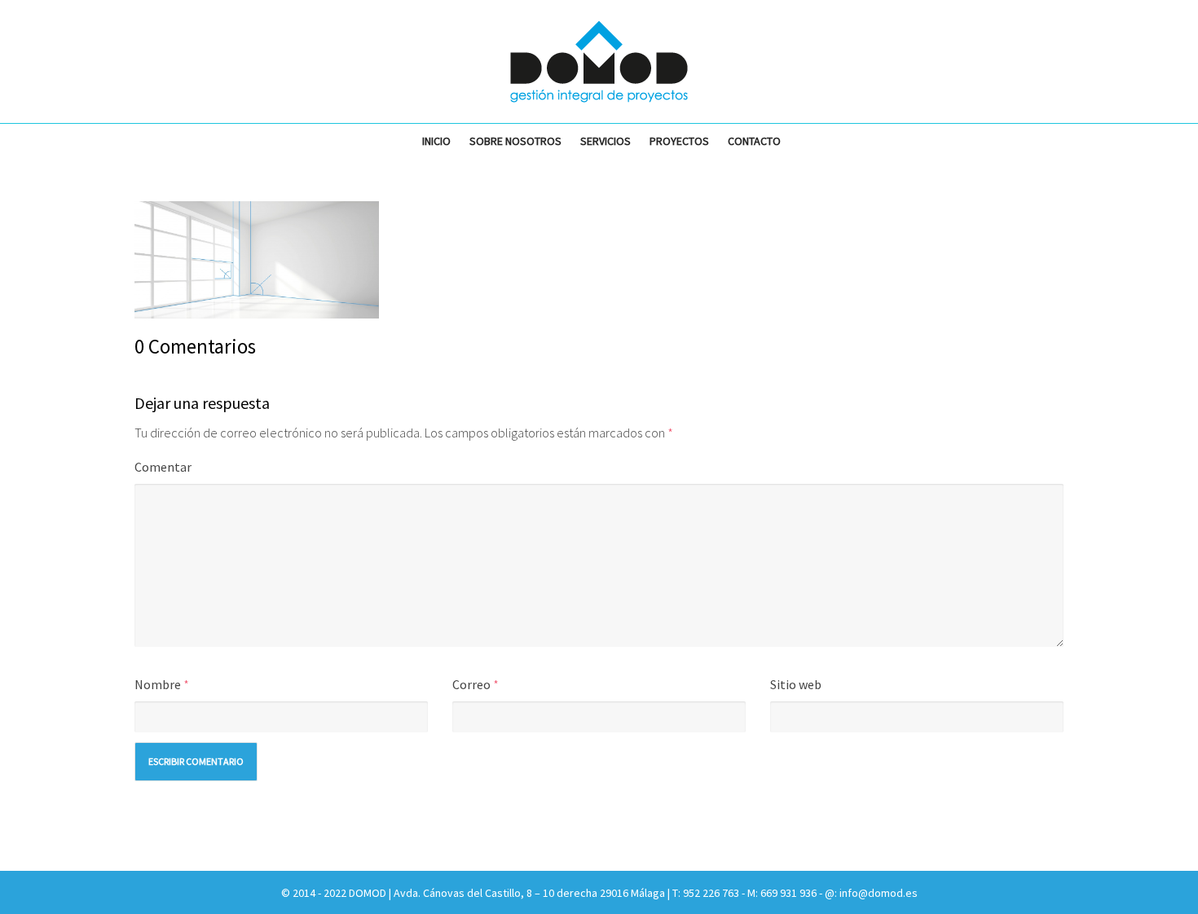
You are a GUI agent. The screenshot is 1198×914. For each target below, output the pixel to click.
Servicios (605, 141)
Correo (471, 684)
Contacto (754, 141)
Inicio (436, 141)
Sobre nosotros (515, 141)
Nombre (157, 684)
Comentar (163, 467)
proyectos (679, 141)
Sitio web (795, 684)
